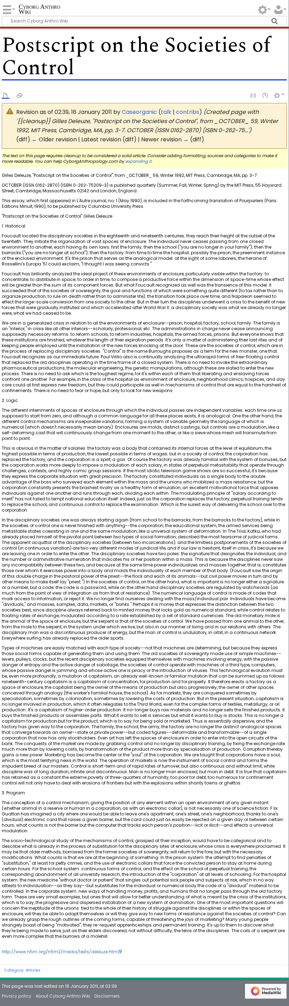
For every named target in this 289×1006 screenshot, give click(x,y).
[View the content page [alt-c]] (6, 95)
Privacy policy (16, 996)
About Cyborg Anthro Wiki (63, 996)
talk (166, 112)
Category (13, 970)
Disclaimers (107, 996)
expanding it (138, 161)
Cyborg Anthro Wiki (39, 9)
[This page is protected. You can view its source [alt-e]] (253, 95)
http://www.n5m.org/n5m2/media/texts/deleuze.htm (60, 952)
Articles (33, 970)
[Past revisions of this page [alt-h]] (265, 95)
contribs (187, 112)
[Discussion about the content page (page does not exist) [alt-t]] (20, 95)
